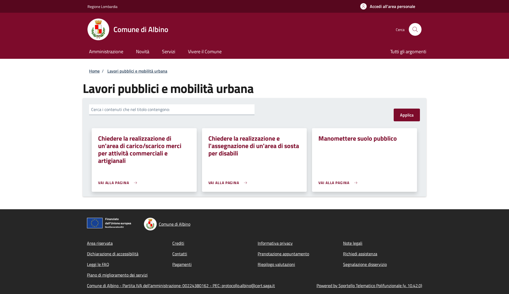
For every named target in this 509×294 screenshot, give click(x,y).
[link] (119, 182)
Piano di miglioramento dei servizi (117, 275)
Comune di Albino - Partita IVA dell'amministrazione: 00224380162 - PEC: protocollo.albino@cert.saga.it (181, 285)
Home (94, 71)
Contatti (179, 254)
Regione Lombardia (102, 6)
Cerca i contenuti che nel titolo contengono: (130, 109)
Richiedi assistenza (360, 254)
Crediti (178, 243)
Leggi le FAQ (98, 264)
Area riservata (100, 243)
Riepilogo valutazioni (276, 264)
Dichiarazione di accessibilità (112, 254)
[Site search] (415, 29)
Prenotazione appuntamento (283, 254)
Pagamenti (182, 264)
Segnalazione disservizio (365, 264)
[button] (388, 6)
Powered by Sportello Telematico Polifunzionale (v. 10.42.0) (369, 285)
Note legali (352, 243)
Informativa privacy (275, 243)
